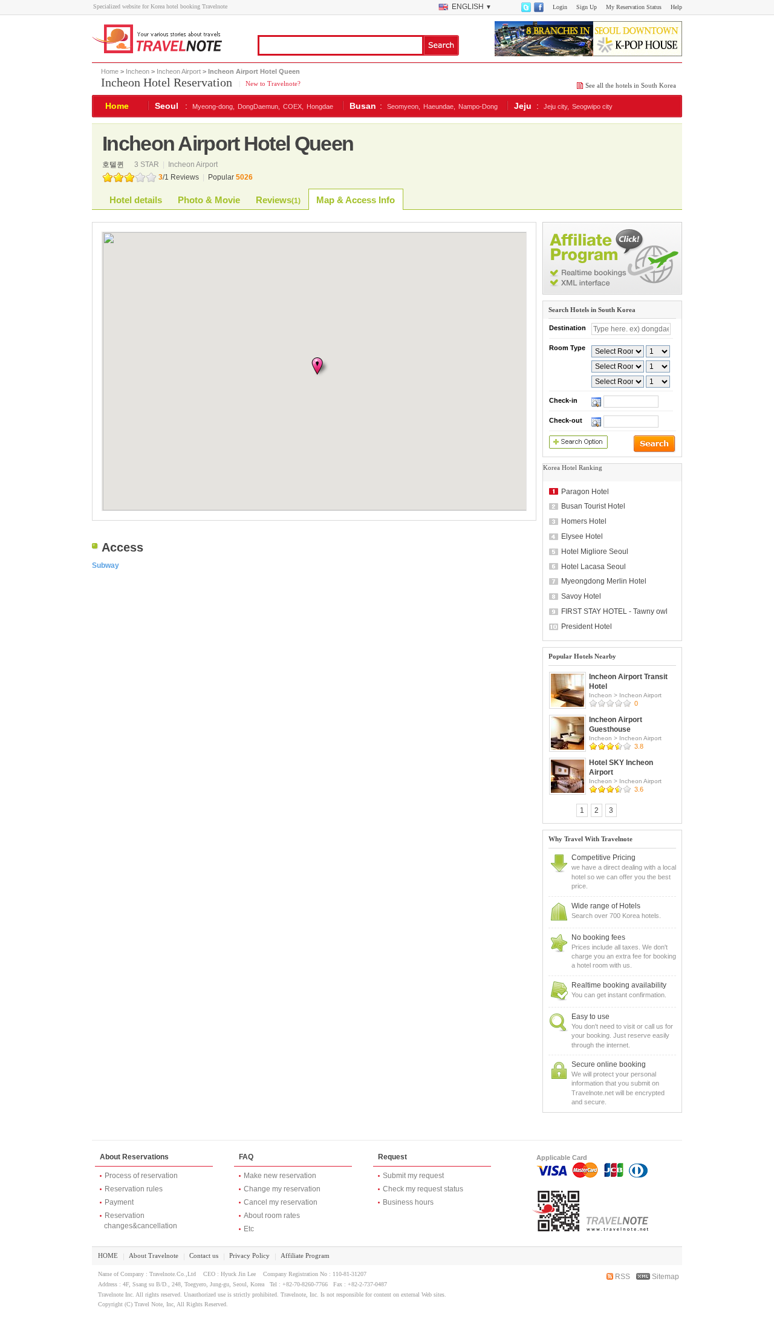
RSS (621, 1276)
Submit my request (413, 1175)
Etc (249, 1229)
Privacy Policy (249, 1255)
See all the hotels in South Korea (630, 85)
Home (110, 71)
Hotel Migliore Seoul (594, 551)
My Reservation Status (634, 7)
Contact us (203, 1255)
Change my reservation (282, 1189)
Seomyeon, (403, 106)
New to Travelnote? (272, 83)
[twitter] (525, 9)
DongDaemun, (259, 106)
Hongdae (320, 106)
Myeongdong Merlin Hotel (603, 581)
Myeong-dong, (213, 106)
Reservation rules (134, 1189)
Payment (119, 1202)
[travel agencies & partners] (612, 292)
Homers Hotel (584, 521)
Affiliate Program (305, 1255)
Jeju (523, 106)
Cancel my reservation (280, 1202)
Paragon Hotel (585, 491)
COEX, (293, 106)
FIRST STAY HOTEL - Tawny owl (614, 611)
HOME (108, 1255)
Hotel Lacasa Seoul (593, 566)
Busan (363, 106)
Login (560, 7)
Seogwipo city (592, 106)
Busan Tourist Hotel (593, 506)
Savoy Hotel (581, 596)
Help (676, 7)
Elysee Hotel (582, 536)
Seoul (166, 106)
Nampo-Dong (478, 106)
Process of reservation (141, 1175)
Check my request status (423, 1189)
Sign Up (586, 7)
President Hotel (586, 626)
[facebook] (538, 9)
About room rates (272, 1215)
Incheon (137, 71)
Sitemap (664, 1276)
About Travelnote (153, 1255)
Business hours (408, 1202)
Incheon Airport (179, 71)
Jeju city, (556, 106)
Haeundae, (439, 106)
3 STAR (147, 164)
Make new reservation (280, 1175)
